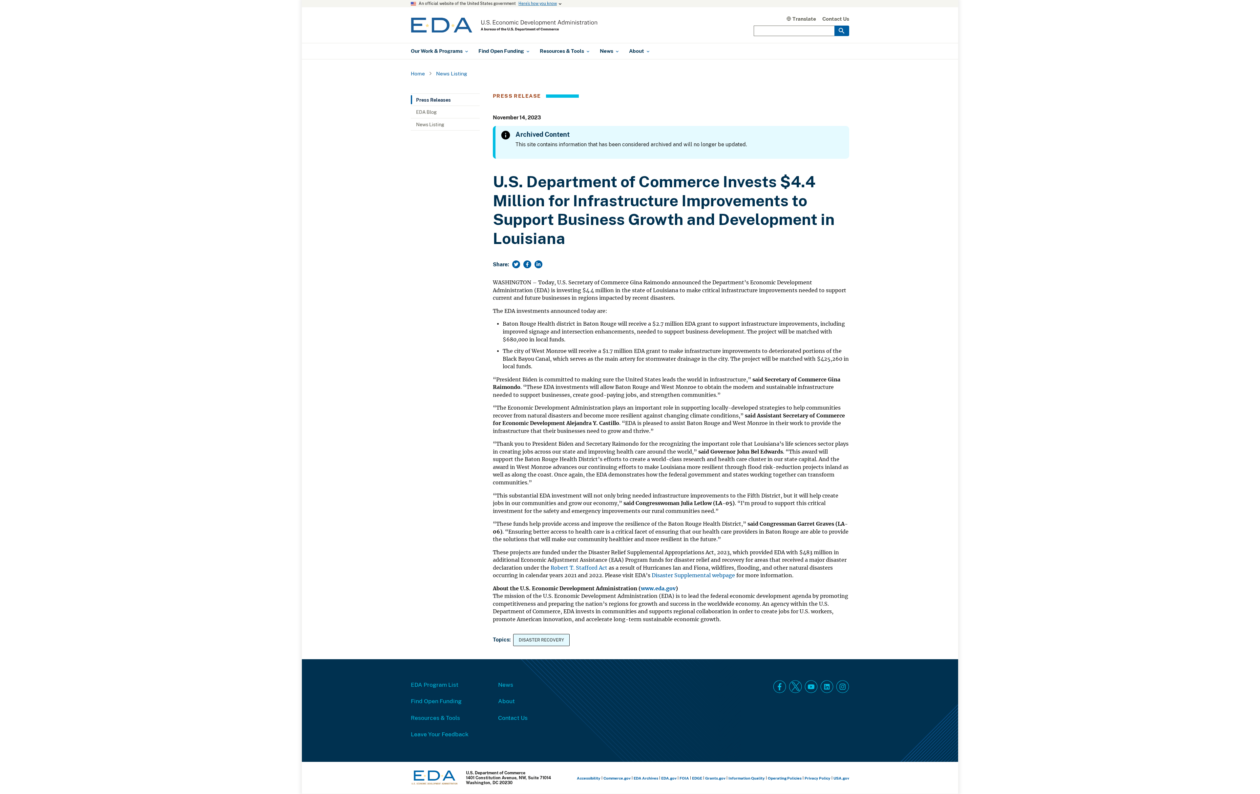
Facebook (779, 686)
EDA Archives (646, 778)
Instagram (842, 686)
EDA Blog (426, 112)
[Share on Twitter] (516, 264)
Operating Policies (785, 778)
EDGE (697, 778)
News (505, 684)
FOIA (684, 778)
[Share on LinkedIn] (538, 264)
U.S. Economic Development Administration (504, 25)
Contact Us (835, 18)
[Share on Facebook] (527, 264)
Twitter (795, 686)
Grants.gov (715, 778)
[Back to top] (1243, 777)
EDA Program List (434, 684)
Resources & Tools (435, 717)
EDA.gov (669, 778)
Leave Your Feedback (440, 734)
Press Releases (433, 100)
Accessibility (588, 778)
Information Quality (746, 778)
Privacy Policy (817, 778)
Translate (804, 18)
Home (418, 73)
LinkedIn (826, 686)
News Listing (451, 73)
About (506, 700)
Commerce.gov (617, 778)
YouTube (811, 686)
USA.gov (841, 778)
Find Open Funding (436, 700)
